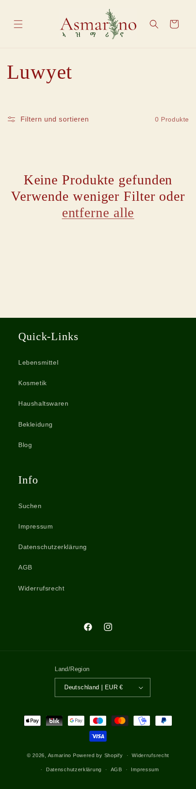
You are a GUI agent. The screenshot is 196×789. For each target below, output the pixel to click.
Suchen (30, 505)
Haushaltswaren (43, 403)
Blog (25, 444)
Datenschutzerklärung (52, 546)
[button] (18, 24)
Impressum (35, 526)
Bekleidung (35, 424)
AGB (25, 567)
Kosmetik (32, 383)
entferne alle (98, 212)
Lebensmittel (38, 362)
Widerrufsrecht (41, 588)
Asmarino (60, 755)
